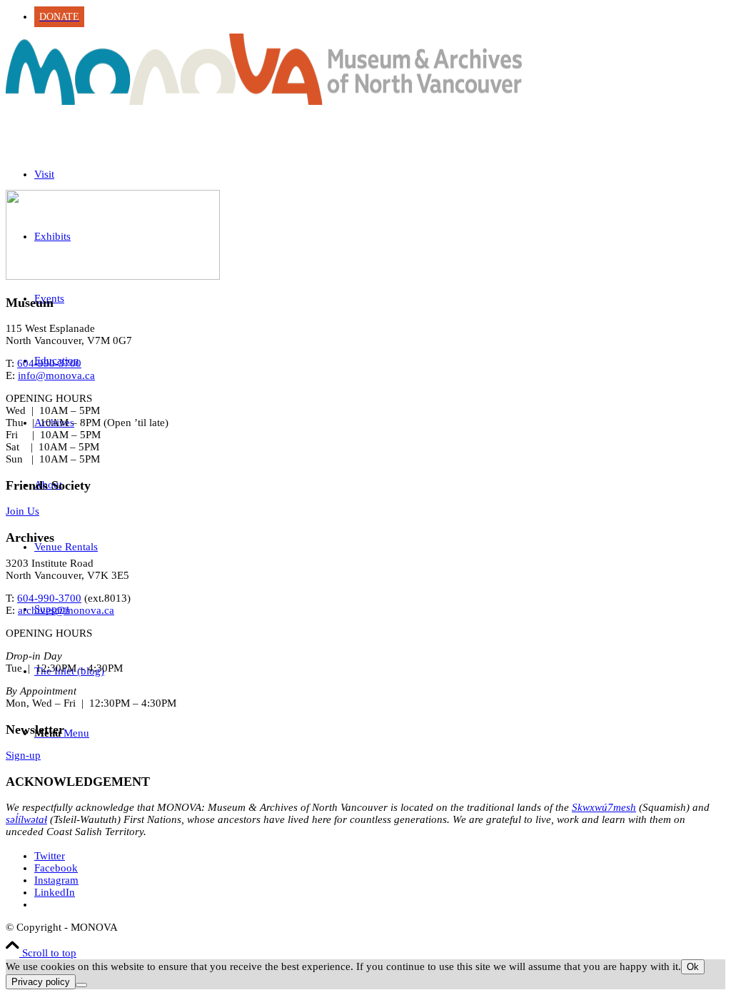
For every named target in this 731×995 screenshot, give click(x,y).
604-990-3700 (49, 363)
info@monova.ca (56, 375)
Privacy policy (40, 981)
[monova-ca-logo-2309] (264, 101)
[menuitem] (379, 17)
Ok (693, 966)
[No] (81, 985)
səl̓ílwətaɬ (26, 819)
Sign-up (23, 755)
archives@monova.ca (66, 610)
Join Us (22, 511)
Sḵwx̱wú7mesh (604, 807)
